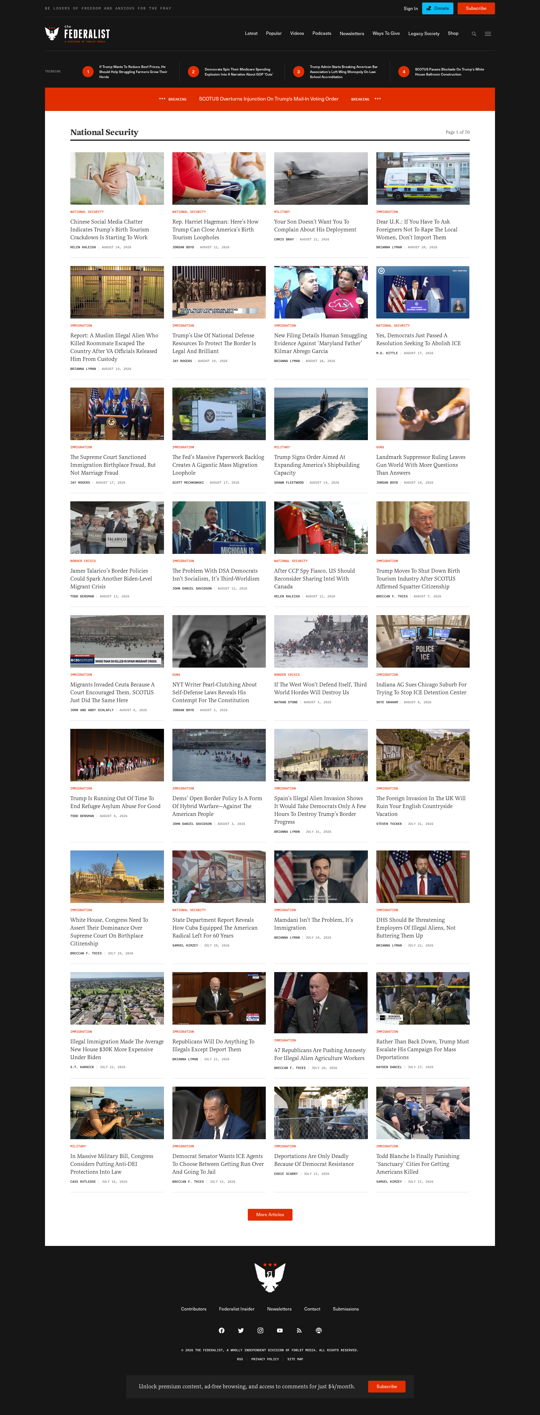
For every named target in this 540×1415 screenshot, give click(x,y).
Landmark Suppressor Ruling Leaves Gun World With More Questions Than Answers (420, 465)
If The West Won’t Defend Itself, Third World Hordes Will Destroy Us (320, 688)
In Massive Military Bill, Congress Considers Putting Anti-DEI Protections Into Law (111, 1164)
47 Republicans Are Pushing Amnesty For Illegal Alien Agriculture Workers (320, 1054)
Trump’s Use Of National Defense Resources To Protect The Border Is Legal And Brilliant (214, 343)
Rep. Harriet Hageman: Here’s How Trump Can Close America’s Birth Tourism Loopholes (215, 229)
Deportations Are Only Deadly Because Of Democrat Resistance (314, 1160)
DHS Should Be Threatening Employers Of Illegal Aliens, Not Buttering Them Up (416, 927)
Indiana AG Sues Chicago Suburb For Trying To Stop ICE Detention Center (421, 688)
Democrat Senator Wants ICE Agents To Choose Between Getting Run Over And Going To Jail (218, 1164)
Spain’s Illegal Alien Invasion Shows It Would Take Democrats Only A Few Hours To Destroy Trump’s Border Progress (320, 810)
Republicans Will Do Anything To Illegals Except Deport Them (213, 1045)
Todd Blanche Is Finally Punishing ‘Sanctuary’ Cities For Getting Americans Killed (417, 1164)
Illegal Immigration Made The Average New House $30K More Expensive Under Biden (117, 1049)
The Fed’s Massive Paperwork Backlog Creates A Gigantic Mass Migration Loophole (218, 465)
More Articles (270, 1214)
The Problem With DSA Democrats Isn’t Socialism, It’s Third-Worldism (216, 574)
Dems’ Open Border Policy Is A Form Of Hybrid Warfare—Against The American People (217, 806)
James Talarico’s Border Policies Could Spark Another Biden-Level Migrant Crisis (111, 578)
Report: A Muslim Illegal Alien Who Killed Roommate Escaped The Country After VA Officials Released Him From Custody (114, 347)
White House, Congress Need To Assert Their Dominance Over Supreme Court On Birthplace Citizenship (109, 931)
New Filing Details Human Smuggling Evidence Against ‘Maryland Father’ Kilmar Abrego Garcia (320, 343)
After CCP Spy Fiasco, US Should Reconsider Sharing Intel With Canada (314, 578)
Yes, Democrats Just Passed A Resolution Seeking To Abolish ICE (418, 339)
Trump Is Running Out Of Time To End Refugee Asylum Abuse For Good (115, 802)
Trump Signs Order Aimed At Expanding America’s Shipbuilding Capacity (316, 465)
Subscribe (476, 8)
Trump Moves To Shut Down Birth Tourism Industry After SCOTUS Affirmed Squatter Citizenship (418, 578)
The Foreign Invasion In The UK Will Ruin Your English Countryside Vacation (421, 806)
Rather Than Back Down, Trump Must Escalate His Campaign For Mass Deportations (422, 1049)
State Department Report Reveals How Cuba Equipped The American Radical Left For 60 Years (215, 927)
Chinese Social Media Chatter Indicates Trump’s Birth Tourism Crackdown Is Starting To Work (109, 229)
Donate (441, 8)
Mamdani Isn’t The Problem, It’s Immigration (313, 923)
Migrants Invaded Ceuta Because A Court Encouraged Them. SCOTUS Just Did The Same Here (112, 692)
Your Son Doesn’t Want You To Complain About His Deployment (315, 225)
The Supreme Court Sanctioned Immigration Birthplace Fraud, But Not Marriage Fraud (113, 465)
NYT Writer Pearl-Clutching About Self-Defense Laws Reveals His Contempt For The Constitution (214, 692)
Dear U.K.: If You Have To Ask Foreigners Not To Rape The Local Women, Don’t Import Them (417, 229)
